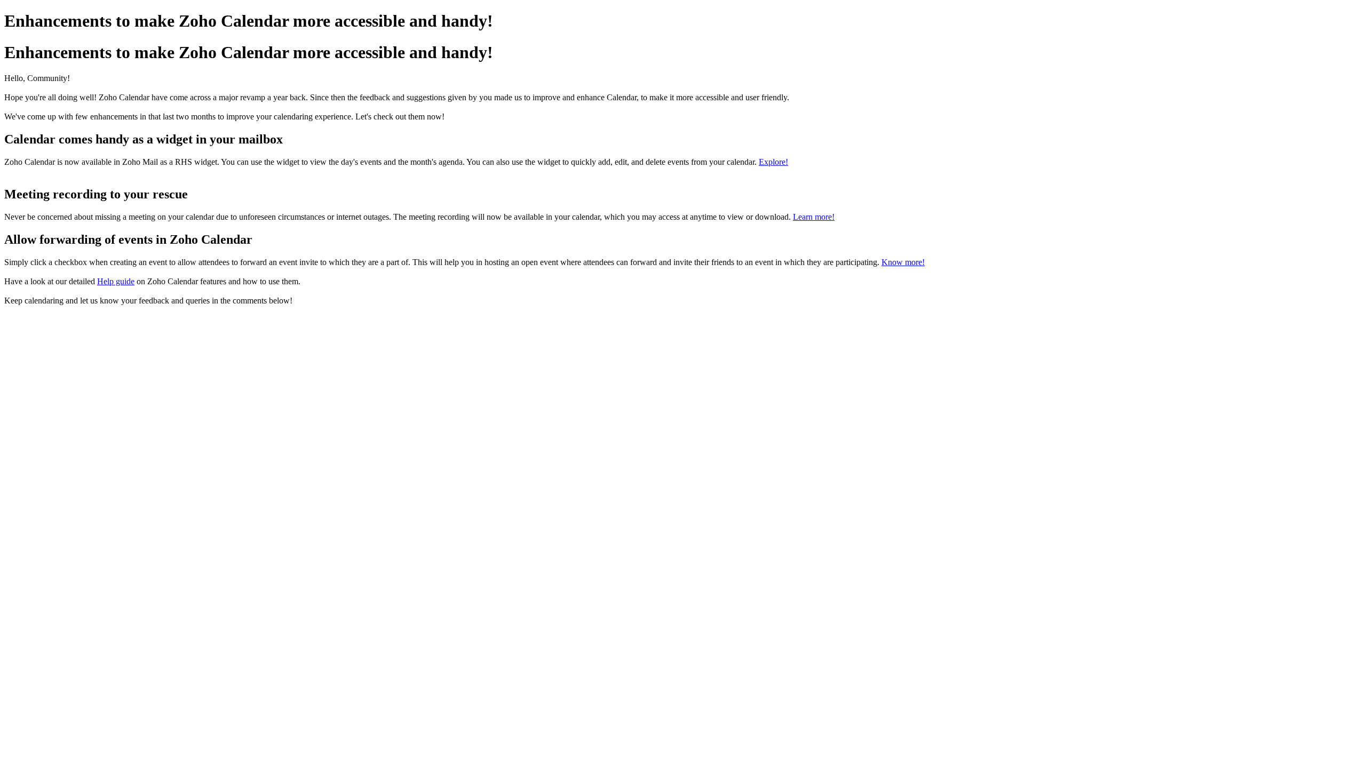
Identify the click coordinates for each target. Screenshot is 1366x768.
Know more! (903, 262)
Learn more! (814, 216)
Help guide (115, 281)
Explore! (773, 161)
